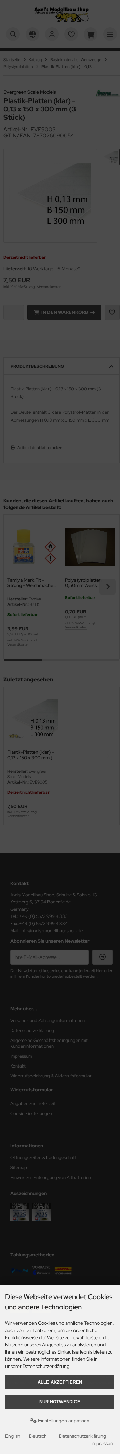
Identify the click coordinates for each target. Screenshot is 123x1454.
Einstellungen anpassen (63, 1420)
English (12, 1436)
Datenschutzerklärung (82, 1436)
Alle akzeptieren (60, 1382)
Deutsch (38, 1436)
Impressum (102, 1443)
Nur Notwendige (59, 1401)
